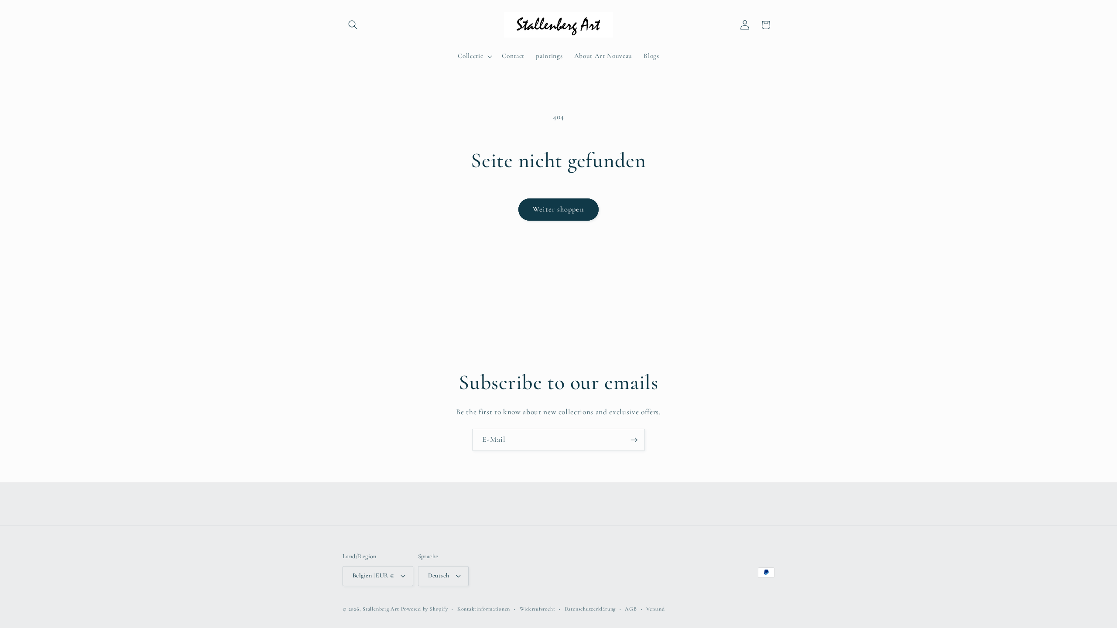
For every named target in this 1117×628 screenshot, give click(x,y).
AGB (631, 609)
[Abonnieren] (634, 440)
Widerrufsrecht (537, 609)
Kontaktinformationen (483, 609)
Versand (655, 609)
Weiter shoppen (558, 209)
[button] (353, 24)
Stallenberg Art (381, 609)
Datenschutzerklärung (590, 609)
